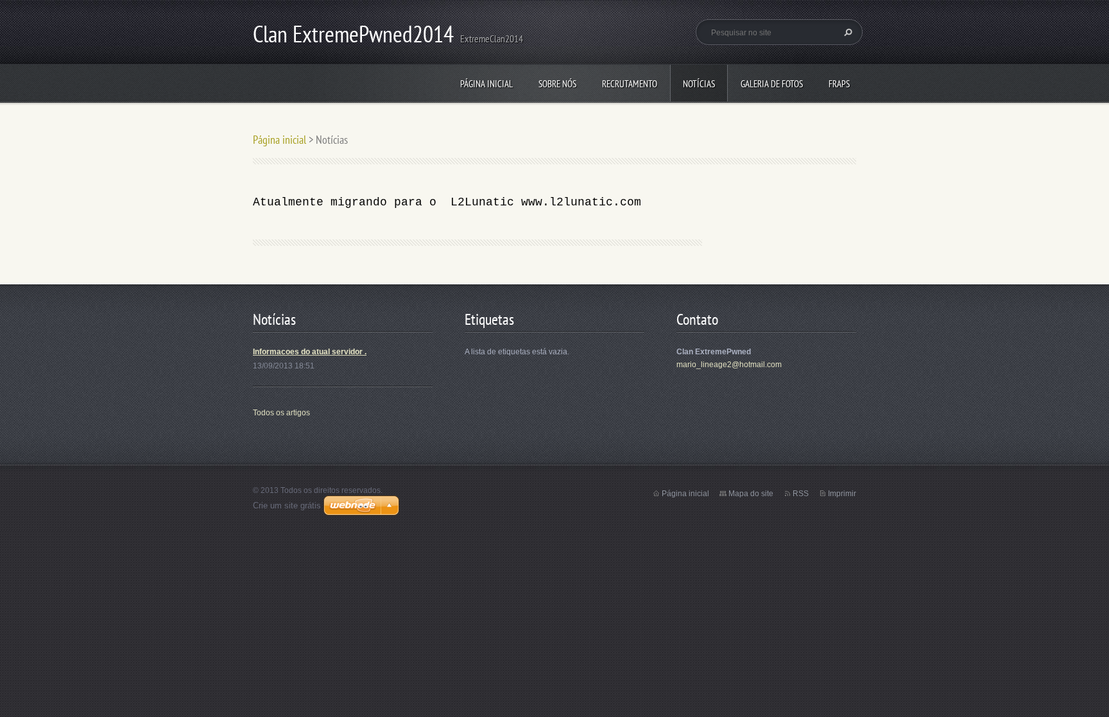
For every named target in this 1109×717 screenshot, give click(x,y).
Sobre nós (557, 84)
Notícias (699, 84)
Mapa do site (750, 493)
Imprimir (842, 493)
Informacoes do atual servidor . (309, 351)
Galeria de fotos (772, 84)
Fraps (839, 84)
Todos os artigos (281, 412)
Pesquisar (846, 32)
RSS (801, 493)
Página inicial (486, 84)
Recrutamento (629, 84)
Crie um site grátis (287, 505)
